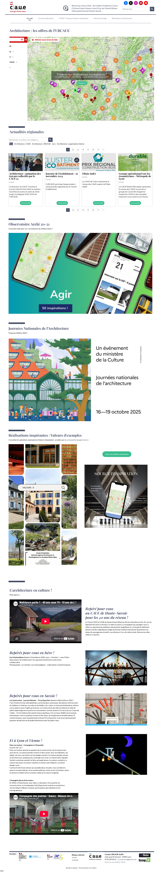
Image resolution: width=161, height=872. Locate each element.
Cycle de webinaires (46, 18)
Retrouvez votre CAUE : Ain (84, 5)
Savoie (85, 11)
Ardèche (106, 5)
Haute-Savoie (95, 11)
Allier (99, 5)
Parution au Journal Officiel (112, 862)
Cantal (115, 5)
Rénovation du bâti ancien (122, 18)
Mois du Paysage (100, 18)
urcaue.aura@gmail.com (127, 859)
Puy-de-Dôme (104, 8)
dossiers (85, 440)
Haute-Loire (91, 8)
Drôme (76, 8)
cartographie (71, 440)
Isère (82, 8)
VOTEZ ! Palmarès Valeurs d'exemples (73, 18)
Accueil (30, 18)
